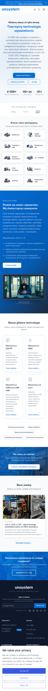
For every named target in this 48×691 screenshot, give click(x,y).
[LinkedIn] (29, 610)
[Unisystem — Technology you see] (24, 287)
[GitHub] (44, 610)
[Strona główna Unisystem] (11, 9)
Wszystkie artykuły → (24, 543)
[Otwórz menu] (43, 9)
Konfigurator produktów (6, 630)
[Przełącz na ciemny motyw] (35, 9)
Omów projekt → (12, 265)
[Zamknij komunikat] (45, 3)
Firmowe (29, 634)
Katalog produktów (18, 82)
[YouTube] (37, 610)
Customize (24, 678)
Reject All (24, 685)
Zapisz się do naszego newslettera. (31, 4)
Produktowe (31, 630)
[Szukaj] (39, 9)
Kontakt (34, 82)
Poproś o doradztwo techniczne (24, 467)
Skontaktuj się (24, 573)
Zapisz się (40, 605)
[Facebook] (33, 610)
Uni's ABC (30, 625)
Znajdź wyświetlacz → (24, 75)
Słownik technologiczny (35, 638)
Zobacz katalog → (12, 368)
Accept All (24, 671)
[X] (41, 610)
